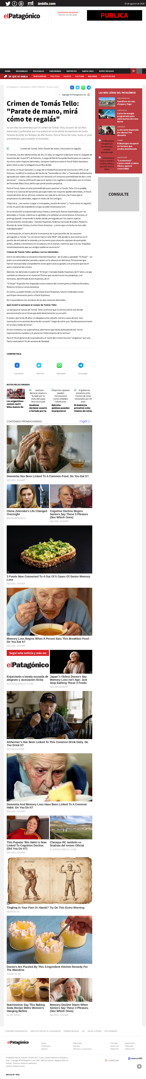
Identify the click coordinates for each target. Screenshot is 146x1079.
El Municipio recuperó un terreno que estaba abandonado (128, 146)
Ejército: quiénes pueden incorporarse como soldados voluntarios (61, 411)
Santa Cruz (88, 71)
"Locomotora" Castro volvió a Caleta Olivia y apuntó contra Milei (128, 164)
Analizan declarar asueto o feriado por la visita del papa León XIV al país (38, 411)
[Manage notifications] (139, 1066)
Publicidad (129, 1046)
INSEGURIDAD (39, 76)
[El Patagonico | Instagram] (21, 3)
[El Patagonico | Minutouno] (30, 3)
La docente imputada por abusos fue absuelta (128, 132)
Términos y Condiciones (82, 1049)
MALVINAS (92, 76)
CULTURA (79, 76)
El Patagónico (12, 87)
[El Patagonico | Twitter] (8, 3)
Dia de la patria (95, 1031)
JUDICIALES (121, 127)
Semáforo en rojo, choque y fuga (126, 102)
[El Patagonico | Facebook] (14, 3)
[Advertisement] (73, 47)
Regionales (22, 71)
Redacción (114, 1049)
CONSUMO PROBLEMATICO (16, 1031)
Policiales (38, 71)
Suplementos (130, 1043)
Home (7, 71)
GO (83, 1031)
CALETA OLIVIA (108, 76)
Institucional (129, 1049)
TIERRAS (120, 140)
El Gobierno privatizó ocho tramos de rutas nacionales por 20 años (83, 411)
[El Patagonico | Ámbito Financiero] (47, 3)
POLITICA (54, 76)
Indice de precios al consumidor (46, 1031)
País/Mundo (55, 71)
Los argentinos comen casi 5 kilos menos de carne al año (15, 405)
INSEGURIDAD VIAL (123, 98)
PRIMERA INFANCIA (71, 1031)
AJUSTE (67, 76)
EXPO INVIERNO (111, 1031)
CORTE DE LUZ (122, 110)
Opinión (44, 1049)
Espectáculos (106, 71)
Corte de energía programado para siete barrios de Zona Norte (127, 117)
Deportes (72, 71)
